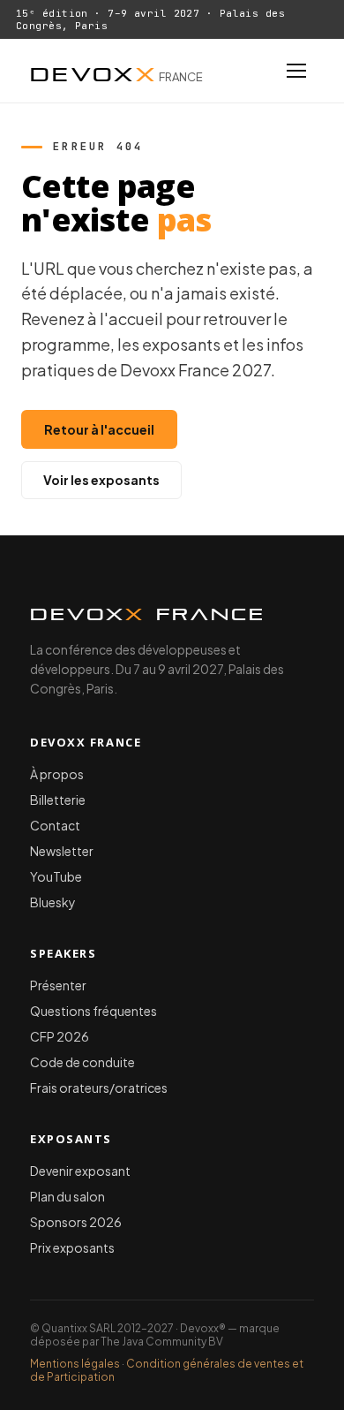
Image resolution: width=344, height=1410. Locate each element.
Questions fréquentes (93, 1011)
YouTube (56, 876)
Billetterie (58, 799)
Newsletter (61, 851)
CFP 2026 (59, 1036)
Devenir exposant (80, 1171)
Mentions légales (75, 1363)
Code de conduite (82, 1062)
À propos (57, 774)
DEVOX (116, 71)
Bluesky (53, 902)
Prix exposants (72, 1247)
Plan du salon (67, 1196)
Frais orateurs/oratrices (99, 1087)
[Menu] (296, 70)
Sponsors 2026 (76, 1222)
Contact (55, 825)
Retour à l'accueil (99, 429)
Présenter (58, 985)
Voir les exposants (101, 480)
